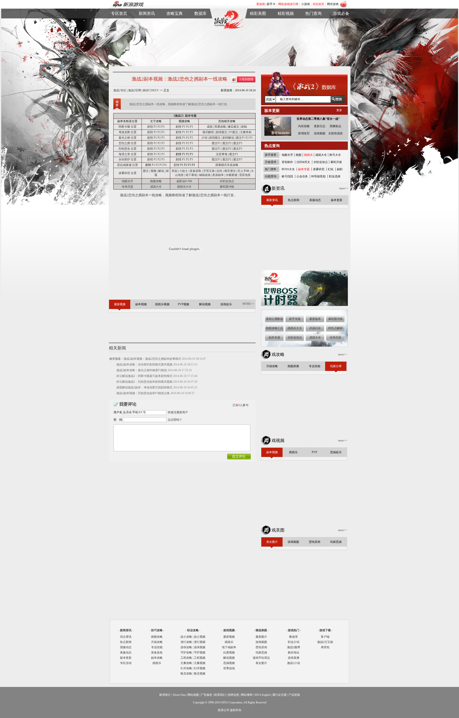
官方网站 (119, 28)
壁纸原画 (258, 33)
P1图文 (233, 132)
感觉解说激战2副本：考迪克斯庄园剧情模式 (144, 387)
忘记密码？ (175, 419)
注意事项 (221, 154)
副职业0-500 (184, 181)
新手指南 (174, 22)
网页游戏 (333, 4)
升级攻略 (157, 642)
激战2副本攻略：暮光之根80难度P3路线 (141, 370)
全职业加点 (227, 181)
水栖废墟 (231, 175)
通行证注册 (279, 694)
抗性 (219, 171)
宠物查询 (200, 39)
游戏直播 (313, 33)
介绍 (204, 137)
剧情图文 (221, 132)
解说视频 (285, 39)
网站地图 (193, 694)
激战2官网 (134, 90)
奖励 (174, 171)
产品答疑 (294, 694)
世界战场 (229, 668)
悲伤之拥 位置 (128, 143)
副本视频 (285, 22)
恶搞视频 (229, 663)
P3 (162, 126)
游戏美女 (258, 22)
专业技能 (157, 647)
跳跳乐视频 (285, 28)
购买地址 (313, 28)
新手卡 (271, 4)
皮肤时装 (200, 28)
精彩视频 (286, 13)
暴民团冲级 (227, 186)
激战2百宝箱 (325, 642)
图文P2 (227, 143)
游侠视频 (199, 647)
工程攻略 (186, 657)
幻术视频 (199, 668)
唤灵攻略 (186, 673)
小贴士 (183, 171)
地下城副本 (229, 647)
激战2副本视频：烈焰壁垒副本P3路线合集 (143, 393)
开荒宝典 (209, 171)
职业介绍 (174, 28)
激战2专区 (119, 90)
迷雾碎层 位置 (128, 173)
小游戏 (305, 4)
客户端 (341, 22)
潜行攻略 (186, 642)
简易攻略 (220, 126)
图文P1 (240, 137)
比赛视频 (229, 652)
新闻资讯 (147, 13)
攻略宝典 (174, 13)
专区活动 (125, 663)
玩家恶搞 (258, 39)
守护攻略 (186, 652)
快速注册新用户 (178, 412)
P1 (155, 126)
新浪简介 (165, 694)
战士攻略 (186, 636)
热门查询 (313, 13)
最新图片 (261, 636)
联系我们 (220, 694)
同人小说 (313, 39)
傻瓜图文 (233, 126)
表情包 (341, 33)
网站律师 (246, 694)
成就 (210, 126)
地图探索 (174, 44)
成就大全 (156, 186)
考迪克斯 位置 (128, 132)
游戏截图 (258, 28)
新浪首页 (119, 39)
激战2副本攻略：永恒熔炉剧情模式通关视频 (144, 364)
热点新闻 (146, 28)
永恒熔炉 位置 (128, 159)
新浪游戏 (119, 33)
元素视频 (199, 663)
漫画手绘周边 (261, 657)
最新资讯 (146, 22)
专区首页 (119, 22)
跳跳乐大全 (174, 39)
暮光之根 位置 (128, 137)
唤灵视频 (199, 673)
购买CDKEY (151, 90)
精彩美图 (258, 13)
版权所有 (235, 710)
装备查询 (200, 22)
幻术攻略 (186, 668)
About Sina (179, 694)
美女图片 (261, 663)
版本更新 (146, 39)
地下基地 (191, 175)
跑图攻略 (156, 181)
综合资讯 (125, 636)
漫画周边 (258, 44)
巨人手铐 (244, 171)
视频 (153, 171)
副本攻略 (157, 657)
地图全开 (127, 181)
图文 (146, 171)
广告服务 (206, 694)
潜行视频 (199, 642)
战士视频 (199, 636)
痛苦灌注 (230, 171)
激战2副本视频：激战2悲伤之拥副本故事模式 (152, 358)
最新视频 (229, 636)
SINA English (262, 694)
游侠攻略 (186, 647)
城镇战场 (204, 175)
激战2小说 (293, 663)
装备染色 (157, 652)
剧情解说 (228, 137)
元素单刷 (245, 132)
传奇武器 (127, 186)
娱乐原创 (285, 44)
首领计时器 (341, 28)
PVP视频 (285, 33)
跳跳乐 (157, 663)
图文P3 (237, 143)
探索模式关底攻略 (226, 165)
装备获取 (195, 171)
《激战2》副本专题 (184, 115)
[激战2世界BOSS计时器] (304, 305)
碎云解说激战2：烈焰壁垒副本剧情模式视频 (144, 381)
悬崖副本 (218, 175)
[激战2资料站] (228, 28)
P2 (159, 126)
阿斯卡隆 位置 (128, 126)
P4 (164, 165)
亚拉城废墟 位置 (127, 165)
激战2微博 (313, 22)
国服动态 (125, 647)
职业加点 (174, 33)
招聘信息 (233, 694)
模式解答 (208, 132)
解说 (161, 171)
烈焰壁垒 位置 (128, 148)
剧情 (150, 126)
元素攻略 (186, 663)
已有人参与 (240, 405)
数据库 (200, 13)
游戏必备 (341, 13)
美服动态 (146, 33)
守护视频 (199, 652)
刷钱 (244, 126)
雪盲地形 (245, 175)
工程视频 (199, 657)
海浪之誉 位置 (128, 154)
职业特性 (200, 33)
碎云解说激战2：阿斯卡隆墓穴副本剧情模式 (144, 376)
